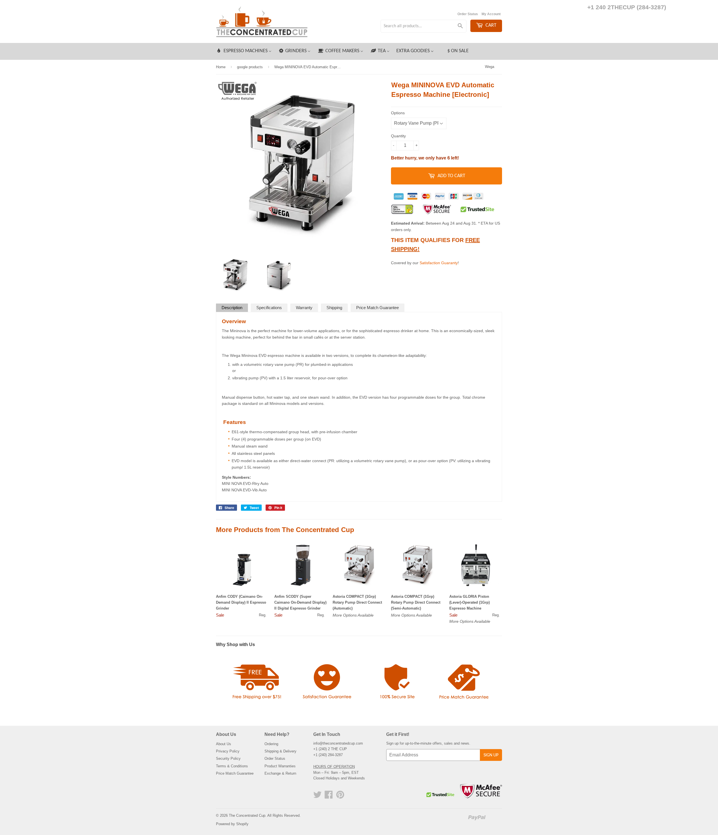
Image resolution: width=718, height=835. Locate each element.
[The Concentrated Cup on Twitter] (317, 797)
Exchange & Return (280, 773)
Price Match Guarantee (377, 307)
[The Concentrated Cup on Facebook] (329, 797)
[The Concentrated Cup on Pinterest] (340, 797)
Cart (490, 25)
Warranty (304, 307)
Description (232, 307)
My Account (491, 14)
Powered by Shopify (232, 824)
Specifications (269, 307)
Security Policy (228, 758)
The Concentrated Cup (247, 815)
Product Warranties (280, 766)
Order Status (467, 14)
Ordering (271, 744)
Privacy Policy (228, 751)
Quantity (398, 136)
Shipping (334, 307)
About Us (223, 744)
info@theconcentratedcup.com (338, 743)
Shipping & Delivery (280, 751)
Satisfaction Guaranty (439, 263)
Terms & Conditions (232, 766)
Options (398, 113)
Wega (489, 67)
